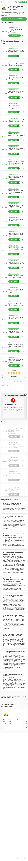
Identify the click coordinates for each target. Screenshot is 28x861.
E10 (15, 125)
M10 (15, 309)
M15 (15, 97)
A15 (15, 56)
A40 (15, 112)
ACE (15, 211)
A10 (15, 83)
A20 (15, 154)
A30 (15, 69)
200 (15, 351)
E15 (15, 323)
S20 (15, 168)
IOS (15, 140)
